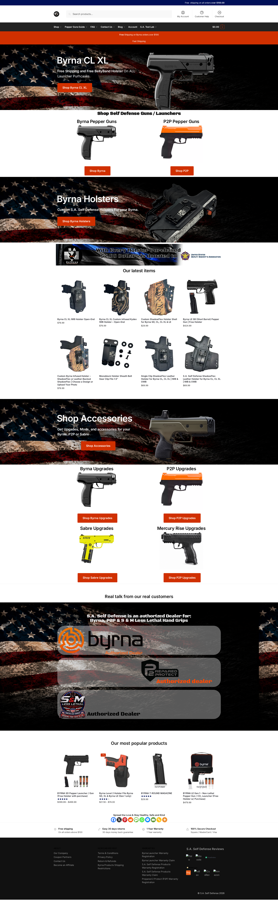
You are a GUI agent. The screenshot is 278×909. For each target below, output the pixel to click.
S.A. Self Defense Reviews (205, 849)
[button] (218, 27)
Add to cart (76, 329)
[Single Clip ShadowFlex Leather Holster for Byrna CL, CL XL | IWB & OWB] (160, 353)
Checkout (219, 16)
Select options (202, 332)
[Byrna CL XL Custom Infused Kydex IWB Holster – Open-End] (118, 296)
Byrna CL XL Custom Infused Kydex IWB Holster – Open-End (118, 320)
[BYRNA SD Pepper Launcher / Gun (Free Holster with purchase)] (76, 771)
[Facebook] (113, 819)
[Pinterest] (124, 819)
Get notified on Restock (160, 805)
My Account (183, 16)
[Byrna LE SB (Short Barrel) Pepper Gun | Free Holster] (202, 296)
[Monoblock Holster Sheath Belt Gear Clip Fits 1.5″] (118, 353)
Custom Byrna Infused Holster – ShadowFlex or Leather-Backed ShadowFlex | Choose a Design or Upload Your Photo (75, 380)
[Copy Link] (159, 819)
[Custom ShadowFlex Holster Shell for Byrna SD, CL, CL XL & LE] (160, 296)
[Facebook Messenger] (147, 819)
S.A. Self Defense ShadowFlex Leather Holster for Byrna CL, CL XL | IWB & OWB (202, 379)
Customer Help (202, 16)
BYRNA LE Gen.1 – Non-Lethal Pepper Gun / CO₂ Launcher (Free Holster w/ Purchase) (200, 796)
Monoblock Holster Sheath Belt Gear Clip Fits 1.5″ (115, 377)
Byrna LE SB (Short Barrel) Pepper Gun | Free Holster (201, 320)
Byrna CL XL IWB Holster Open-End (76, 319)
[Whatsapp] (141, 819)
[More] (164, 819)
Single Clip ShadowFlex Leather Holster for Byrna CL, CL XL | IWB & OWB (159, 379)
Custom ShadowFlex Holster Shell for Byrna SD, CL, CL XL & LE (159, 320)
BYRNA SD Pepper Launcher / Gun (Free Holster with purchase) (75, 795)
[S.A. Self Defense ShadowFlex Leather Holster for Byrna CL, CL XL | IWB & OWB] (202, 353)
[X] (119, 819)
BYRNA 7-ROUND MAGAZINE (156, 793)
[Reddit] (130, 819)
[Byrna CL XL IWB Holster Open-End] (76, 296)
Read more (118, 384)
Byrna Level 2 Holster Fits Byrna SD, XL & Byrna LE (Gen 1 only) (116, 795)
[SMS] (136, 819)
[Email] (153, 819)
